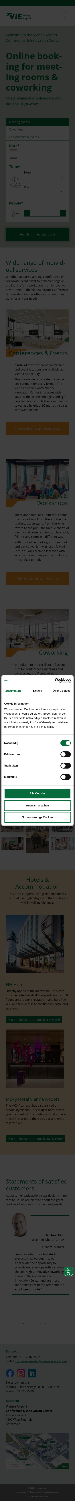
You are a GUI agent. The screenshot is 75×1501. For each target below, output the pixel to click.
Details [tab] (37, 690)
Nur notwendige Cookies (37, 817)
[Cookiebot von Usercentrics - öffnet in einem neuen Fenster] (55, 680)
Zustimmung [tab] (13, 690)
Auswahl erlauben (37, 805)
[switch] (65, 754)
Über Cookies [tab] (61, 690)
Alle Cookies (37, 793)
